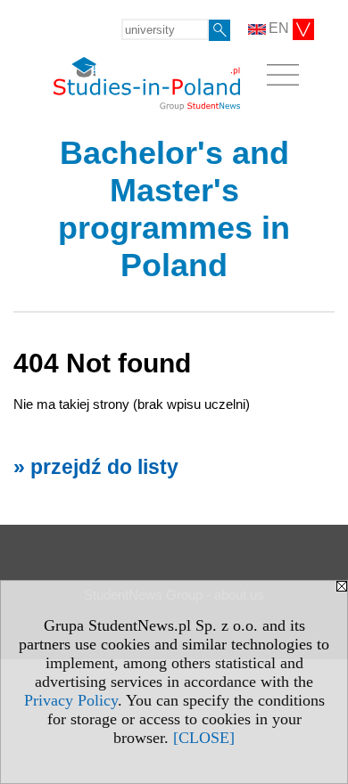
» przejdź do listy (95, 467)
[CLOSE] (204, 738)
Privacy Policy (71, 700)
